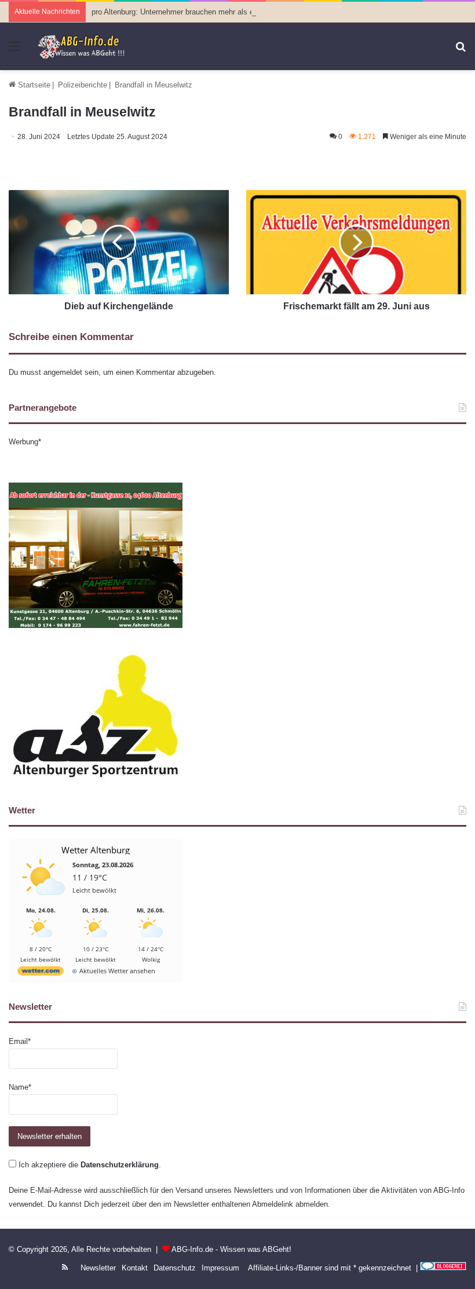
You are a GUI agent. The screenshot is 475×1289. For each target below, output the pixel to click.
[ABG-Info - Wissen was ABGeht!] (85, 46)
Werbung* (25, 441)
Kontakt (135, 1268)
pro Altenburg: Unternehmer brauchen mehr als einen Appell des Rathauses (217, 12)
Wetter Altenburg (95, 850)
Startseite (33, 85)
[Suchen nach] (460, 51)
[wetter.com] (40, 973)
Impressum (220, 1268)
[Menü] (14, 51)
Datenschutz (175, 1268)
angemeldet (62, 372)
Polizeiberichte (82, 85)
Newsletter (98, 1268)
